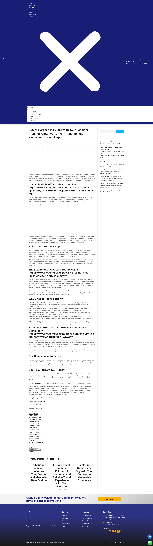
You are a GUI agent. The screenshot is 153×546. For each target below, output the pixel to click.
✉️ (150, 537)
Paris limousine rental (35, 419)
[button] (70, 62)
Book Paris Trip (33, 412)
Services (32, 7)
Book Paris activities (34, 415)
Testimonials (33, 14)
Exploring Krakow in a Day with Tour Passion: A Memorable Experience (84, 473)
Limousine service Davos (36, 442)
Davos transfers (33, 440)
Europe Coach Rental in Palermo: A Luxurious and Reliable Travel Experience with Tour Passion (62, 476)
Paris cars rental (33, 446)
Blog (30, 13)
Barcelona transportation (36, 436)
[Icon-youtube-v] (124, 531)
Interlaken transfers (34, 438)
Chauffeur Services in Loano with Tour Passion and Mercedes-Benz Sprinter (39, 473)
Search (101, 129)
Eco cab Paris (33, 444)
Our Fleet (32, 9)
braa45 (101, 165)
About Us (32, 5)
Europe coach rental (34, 432)
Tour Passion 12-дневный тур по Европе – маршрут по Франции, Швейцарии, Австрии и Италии (112, 185)
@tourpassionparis (49, 342)
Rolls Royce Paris (34, 421)
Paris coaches (33, 434)
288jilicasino (103, 176)
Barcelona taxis (33, 451)
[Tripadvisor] (114, 531)
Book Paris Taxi (33, 427)
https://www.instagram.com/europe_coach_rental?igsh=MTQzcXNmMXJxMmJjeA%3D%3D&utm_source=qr (61, 190)
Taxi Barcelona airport (35, 449)
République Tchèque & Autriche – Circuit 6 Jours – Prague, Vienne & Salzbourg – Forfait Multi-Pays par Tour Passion (111, 178)
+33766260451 (38, 408)
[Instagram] (109, 531)
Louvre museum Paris (35, 417)
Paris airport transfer (34, 425)
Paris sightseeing (33, 413)
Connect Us (143, 61)
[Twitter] (119, 531)
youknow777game (104, 183)
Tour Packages (34, 11)
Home (30, 3)
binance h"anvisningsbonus (106, 169)
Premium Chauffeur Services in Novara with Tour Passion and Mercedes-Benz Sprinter (111, 171)
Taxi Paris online (33, 448)
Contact (31, 16)
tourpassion (34, 143)
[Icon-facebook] (105, 531)
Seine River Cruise (34, 429)
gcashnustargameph (104, 190)
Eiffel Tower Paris (34, 423)
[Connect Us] (141, 59)
